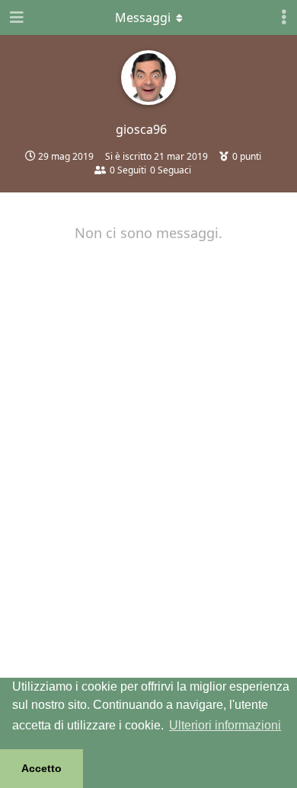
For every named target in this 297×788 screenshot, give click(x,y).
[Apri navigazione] (15, 17)
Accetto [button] (41, 768)
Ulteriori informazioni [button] (225, 725)
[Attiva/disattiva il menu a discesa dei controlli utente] (284, 17)
